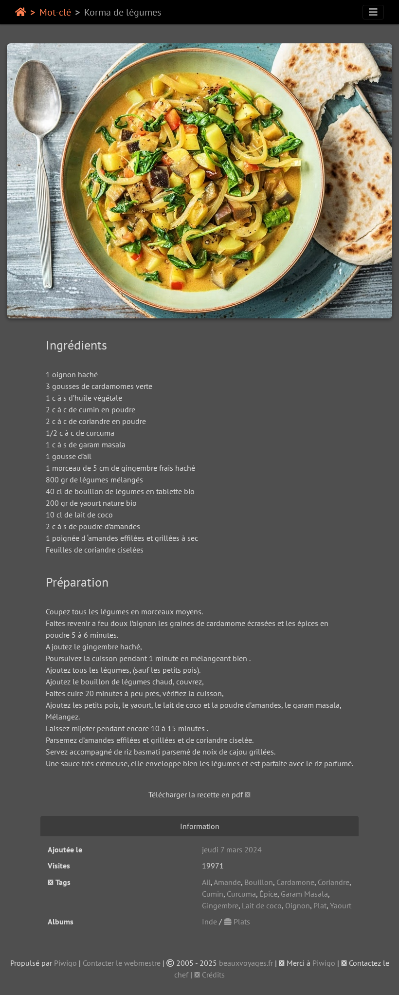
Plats (241, 921)
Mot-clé (55, 12)
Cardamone (295, 882)
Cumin (212, 894)
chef (181, 974)
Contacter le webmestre (122, 963)
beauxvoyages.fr (246, 963)
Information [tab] (199, 826)
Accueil (20, 12)
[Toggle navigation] (373, 12)
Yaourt (340, 905)
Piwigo (65, 963)
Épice (268, 894)
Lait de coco (262, 905)
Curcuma (241, 894)
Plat (319, 905)
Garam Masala (304, 894)
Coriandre (333, 882)
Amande (227, 882)
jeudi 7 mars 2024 (232, 849)
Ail (206, 882)
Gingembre (220, 905)
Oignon (297, 905)
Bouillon (258, 882)
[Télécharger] (248, 794)
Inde (209, 921)
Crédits (212, 974)
